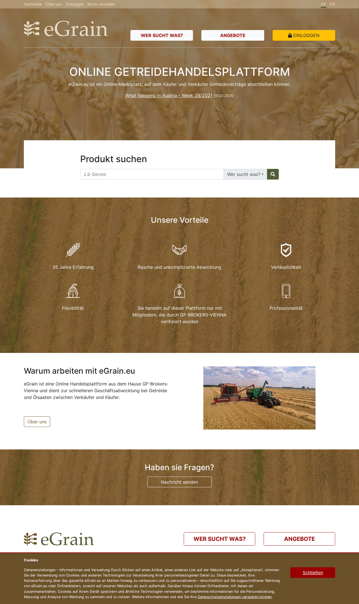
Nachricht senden (179, 482)
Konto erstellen (101, 4)
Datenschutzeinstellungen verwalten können (234, 597)
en (332, 4)
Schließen (313, 572)
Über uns (53, 4)
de (323, 4)
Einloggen (75, 4)
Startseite (33, 4)
